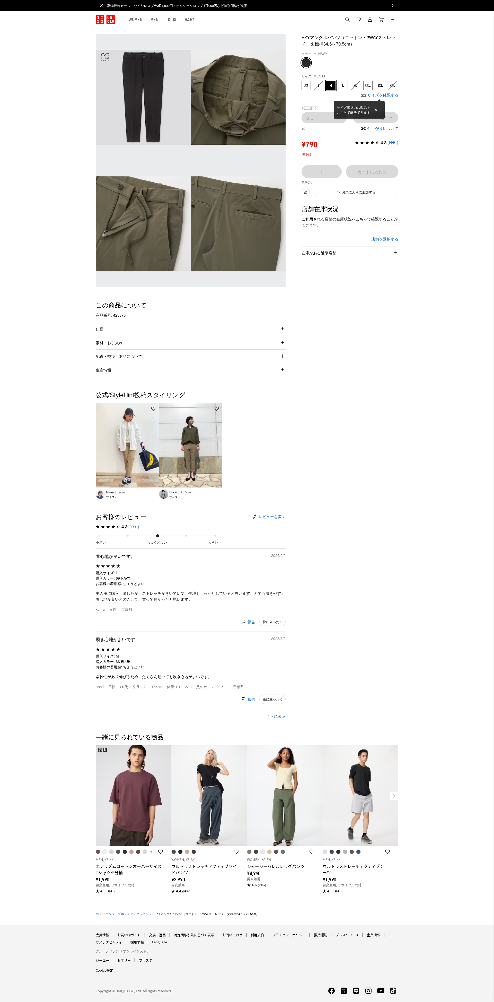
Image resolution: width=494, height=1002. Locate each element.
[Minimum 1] (308, 172)
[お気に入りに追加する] (153, 408)
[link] (252, 5)
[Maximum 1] (335, 172)
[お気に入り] (358, 19)
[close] (101, 5)
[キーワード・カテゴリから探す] (347, 19)
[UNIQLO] (105, 19)
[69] (306, 63)
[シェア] (306, 192)
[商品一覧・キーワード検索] (392, 19)
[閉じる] (376, 110)
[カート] (381, 19)
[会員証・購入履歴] (370, 19)
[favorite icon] (160, 851)
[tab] (135, 19)
